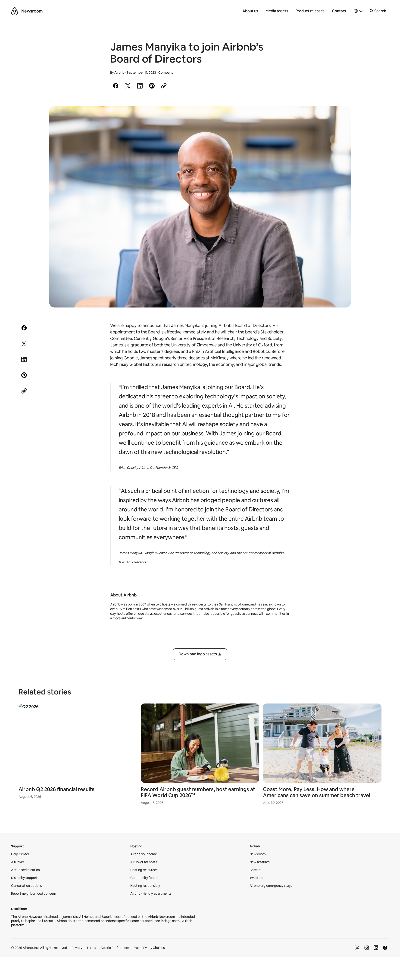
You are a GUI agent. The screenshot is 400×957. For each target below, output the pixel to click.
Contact (339, 11)
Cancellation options (26, 886)
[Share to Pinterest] (151, 85)
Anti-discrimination (25, 870)
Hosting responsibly (145, 886)
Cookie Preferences (115, 948)
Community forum (144, 878)
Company (165, 72)
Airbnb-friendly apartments (151, 893)
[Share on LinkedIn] (139, 85)
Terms (91, 948)
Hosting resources (144, 870)
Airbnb (119, 72)
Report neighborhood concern (33, 893)
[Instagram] (366, 947)
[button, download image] (341, 116)
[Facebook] (385, 947)
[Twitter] (357, 947)
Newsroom (32, 11)
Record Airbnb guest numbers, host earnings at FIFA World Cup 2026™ (198, 792)
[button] (358, 11)
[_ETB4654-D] (200, 206)
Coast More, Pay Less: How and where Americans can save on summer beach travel (316, 792)
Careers (255, 870)
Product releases (310, 11)
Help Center (20, 854)
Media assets (277, 11)
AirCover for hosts (143, 862)
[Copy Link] (163, 85)
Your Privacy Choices (149, 948)
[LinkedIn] (376, 947)
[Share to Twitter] (127, 85)
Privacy (77, 948)
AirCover (17, 862)
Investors (256, 878)
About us (250, 11)
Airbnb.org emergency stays (271, 886)
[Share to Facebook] (115, 85)
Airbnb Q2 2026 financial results (56, 789)
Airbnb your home (143, 854)
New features (260, 862)
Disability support (24, 878)
